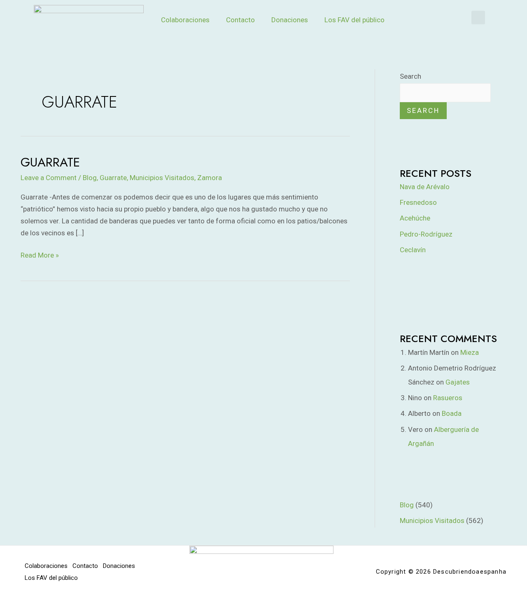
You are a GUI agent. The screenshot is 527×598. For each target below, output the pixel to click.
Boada (452, 413)
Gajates (457, 382)
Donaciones (289, 20)
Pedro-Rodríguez (426, 234)
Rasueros (447, 398)
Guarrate (50, 162)
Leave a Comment (49, 178)
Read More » (40, 254)
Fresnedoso (418, 202)
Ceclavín (413, 250)
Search (410, 76)
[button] (478, 17)
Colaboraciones (185, 20)
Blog (90, 178)
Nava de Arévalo (425, 187)
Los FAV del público (354, 20)
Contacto (240, 20)
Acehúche (415, 218)
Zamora (209, 178)
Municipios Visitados (162, 178)
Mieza (469, 352)
